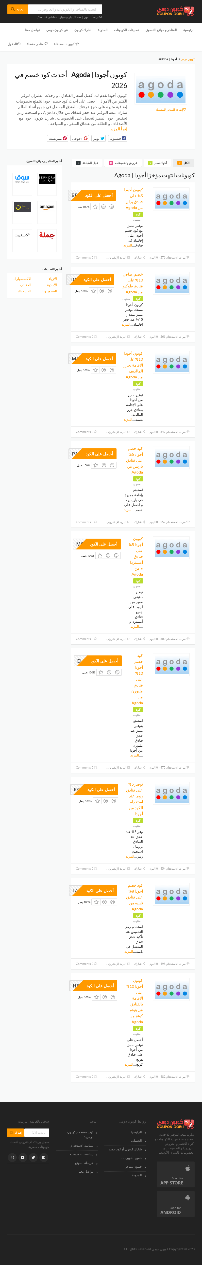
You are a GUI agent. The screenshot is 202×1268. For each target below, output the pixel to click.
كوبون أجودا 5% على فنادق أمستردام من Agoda (136, 556)
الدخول (12, 44)
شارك (138, 257)
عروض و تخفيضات (123, 163)
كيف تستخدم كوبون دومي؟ (80, 1134)
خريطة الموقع (84, 1163)
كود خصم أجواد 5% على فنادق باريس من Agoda (134, 460)
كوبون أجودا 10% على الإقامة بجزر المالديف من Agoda (133, 365)
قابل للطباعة (88, 163)
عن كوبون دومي (57, 30)
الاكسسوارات (21, 278)
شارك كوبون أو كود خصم (125, 1149)
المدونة (103, 30)
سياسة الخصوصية (81, 1154)
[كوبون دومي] (175, 10)
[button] (117, 138)
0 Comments (85, 257)
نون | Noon (81, 17)
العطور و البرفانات (47, 291)
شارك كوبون (82, 30)
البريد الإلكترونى (116, 257)
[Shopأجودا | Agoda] (161, 89)
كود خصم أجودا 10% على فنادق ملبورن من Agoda (137, 679)
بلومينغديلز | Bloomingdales (55, 17)
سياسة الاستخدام (81, 1146)
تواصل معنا (32, 30)
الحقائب (25, 284)
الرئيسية (189, 30)
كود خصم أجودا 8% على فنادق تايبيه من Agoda (134, 897)
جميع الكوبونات (131, 1158)
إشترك (15, 1132)
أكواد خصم (158, 163)
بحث (17, 9)
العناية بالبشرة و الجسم (21, 291)
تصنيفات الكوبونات (126, 30)
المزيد (127, 245)
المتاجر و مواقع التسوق (161, 30)
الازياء (53, 278)
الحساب (136, 1141)
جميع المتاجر (133, 1166)
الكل (184, 163)
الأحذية (52, 284)
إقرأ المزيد (118, 129)
